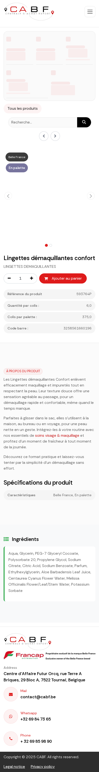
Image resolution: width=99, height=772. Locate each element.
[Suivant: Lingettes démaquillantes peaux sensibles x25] (55, 136)
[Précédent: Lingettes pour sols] (44, 136)
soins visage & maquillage (57, 435)
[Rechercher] (84, 122)
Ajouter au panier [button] (67, 278)
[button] (8, 196)
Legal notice (14, 766)
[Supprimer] (9, 278)
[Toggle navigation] (90, 11)
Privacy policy (43, 766)
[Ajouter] (31, 278)
